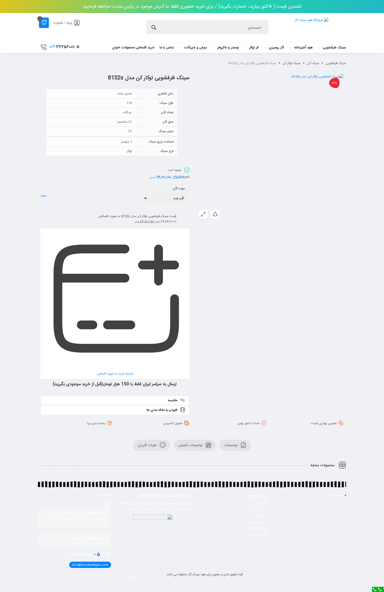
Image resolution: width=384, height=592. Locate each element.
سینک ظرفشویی (335, 63)
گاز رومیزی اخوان (258, 535)
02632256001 (83, 554)
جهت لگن (179, 188)
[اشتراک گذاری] (215, 214)
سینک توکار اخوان (257, 529)
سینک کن (313, 63)
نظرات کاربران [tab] (148, 445)
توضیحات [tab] (231, 445)
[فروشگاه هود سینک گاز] (311, 28)
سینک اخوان (261, 516)
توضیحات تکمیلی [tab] (190, 445)
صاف (43, 196)
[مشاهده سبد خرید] (44, 22)
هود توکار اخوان (258, 509)
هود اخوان (262, 502)
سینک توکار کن (291, 63)
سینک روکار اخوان (257, 522)
